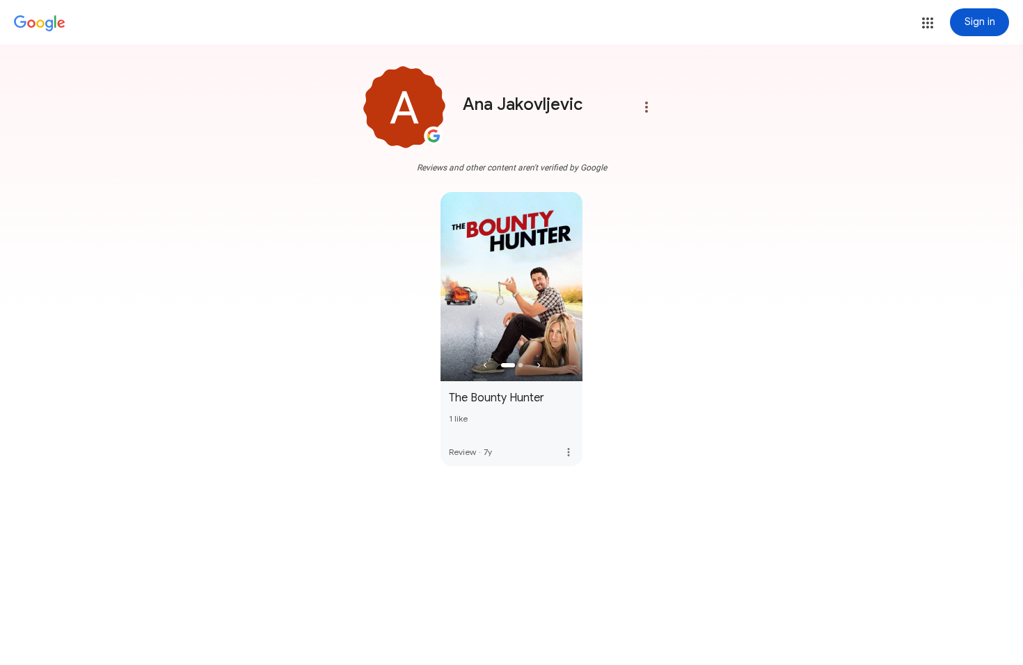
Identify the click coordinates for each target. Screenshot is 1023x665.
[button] (928, 23)
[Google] (39, 23)
